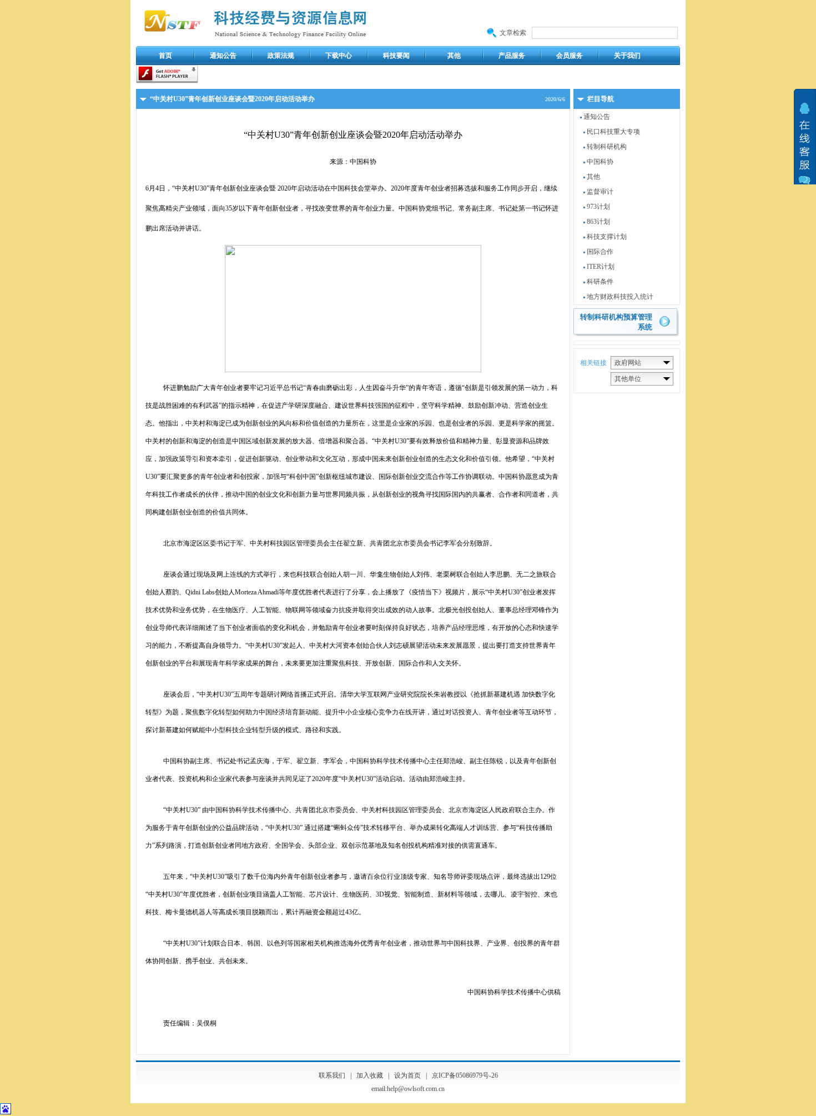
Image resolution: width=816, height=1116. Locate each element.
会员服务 (569, 55)
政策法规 (281, 55)
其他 (454, 55)
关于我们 (627, 55)
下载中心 (338, 55)
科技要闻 (396, 55)
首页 (165, 55)
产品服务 (511, 55)
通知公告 (223, 55)
